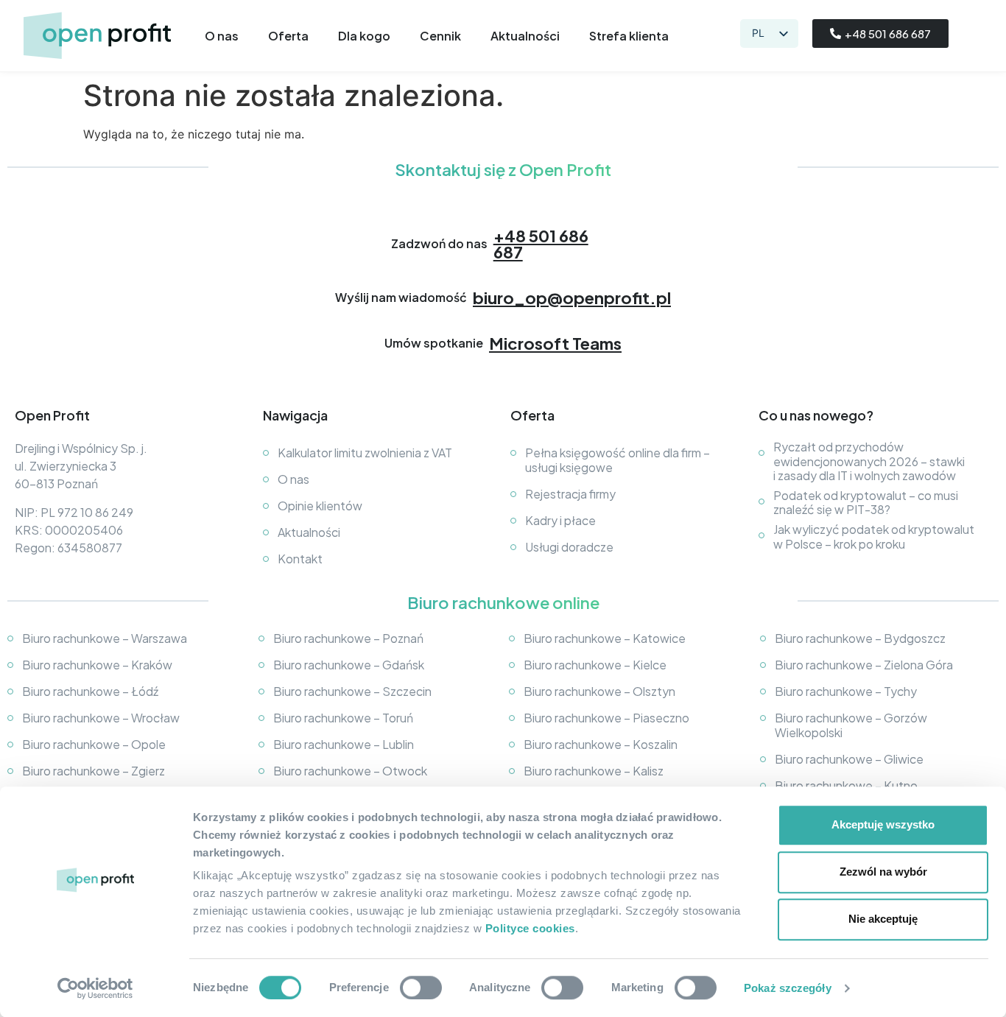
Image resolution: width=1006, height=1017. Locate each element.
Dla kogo (364, 36)
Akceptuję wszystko (883, 824)
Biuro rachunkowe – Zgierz (93, 770)
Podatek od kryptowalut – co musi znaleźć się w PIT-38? (865, 502)
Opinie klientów (320, 505)
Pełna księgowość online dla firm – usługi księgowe (617, 460)
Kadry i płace (560, 520)
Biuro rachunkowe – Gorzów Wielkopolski (851, 725)
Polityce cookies (530, 928)
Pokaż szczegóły (787, 988)
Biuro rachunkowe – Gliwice (849, 759)
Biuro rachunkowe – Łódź (90, 691)
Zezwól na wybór (883, 871)
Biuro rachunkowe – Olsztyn (599, 691)
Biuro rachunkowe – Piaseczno (606, 717)
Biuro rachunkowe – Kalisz (594, 770)
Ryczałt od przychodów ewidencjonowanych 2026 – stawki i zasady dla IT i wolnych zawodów (869, 461)
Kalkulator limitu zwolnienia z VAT (365, 452)
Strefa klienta (629, 36)
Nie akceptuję (883, 918)
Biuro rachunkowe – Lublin (343, 744)
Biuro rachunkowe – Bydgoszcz (860, 638)
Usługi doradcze (569, 547)
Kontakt (300, 558)
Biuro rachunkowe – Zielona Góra (864, 664)
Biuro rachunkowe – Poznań (348, 638)
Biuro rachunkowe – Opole (94, 744)
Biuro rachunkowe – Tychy (846, 691)
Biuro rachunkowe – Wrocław (101, 717)
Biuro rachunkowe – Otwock (350, 770)
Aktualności (525, 36)
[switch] (421, 987)
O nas (222, 36)
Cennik (440, 36)
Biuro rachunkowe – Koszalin (601, 744)
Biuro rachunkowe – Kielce (595, 664)
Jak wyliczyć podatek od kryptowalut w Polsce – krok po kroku (873, 536)
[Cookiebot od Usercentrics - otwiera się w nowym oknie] (95, 988)
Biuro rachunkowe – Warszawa (104, 638)
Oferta (288, 36)
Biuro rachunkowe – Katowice (605, 638)
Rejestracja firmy (570, 494)
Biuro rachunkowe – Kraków (97, 664)
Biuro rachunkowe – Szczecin (352, 691)
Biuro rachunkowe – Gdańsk (348, 664)
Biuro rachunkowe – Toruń (343, 717)
